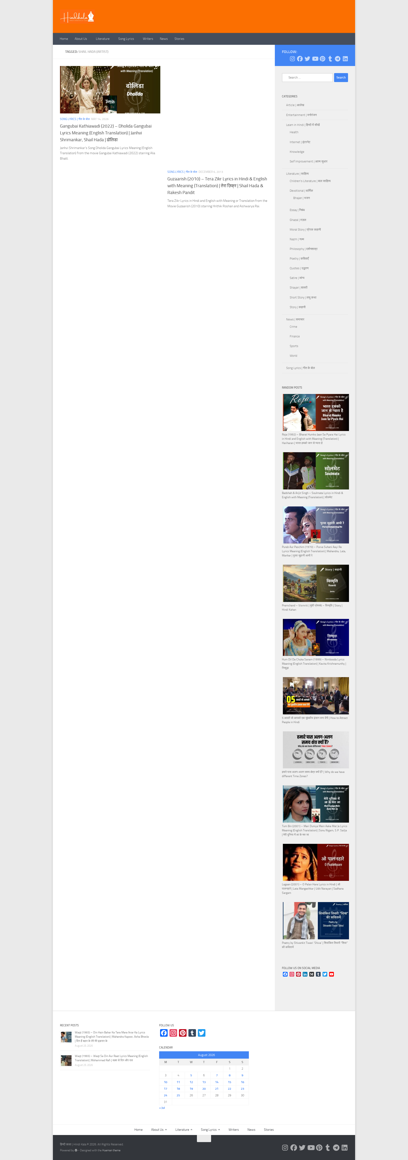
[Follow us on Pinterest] (322, 59)
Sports (294, 346)
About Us (81, 39)
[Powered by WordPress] (76, 1150)
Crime (293, 326)
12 (191, 1082)
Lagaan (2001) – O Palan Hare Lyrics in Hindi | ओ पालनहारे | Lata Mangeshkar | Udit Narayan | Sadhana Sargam (313, 889)
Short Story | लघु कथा (303, 297)
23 (242, 1088)
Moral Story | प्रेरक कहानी (305, 229)
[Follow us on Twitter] (307, 59)
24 (165, 1095)
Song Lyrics (126, 39)
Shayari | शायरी (298, 287)
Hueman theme (111, 1150)
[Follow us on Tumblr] (330, 59)
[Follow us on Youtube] (315, 59)
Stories (179, 39)
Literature (103, 39)
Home (64, 39)
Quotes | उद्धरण (299, 268)
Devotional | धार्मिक (301, 190)
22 (229, 1088)
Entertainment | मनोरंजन (301, 115)
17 (165, 1088)
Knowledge (297, 151)
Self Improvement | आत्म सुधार (308, 161)
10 (165, 1082)
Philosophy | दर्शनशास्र (304, 249)
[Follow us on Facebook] (300, 59)
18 (178, 1088)
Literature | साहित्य (297, 173)
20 (204, 1088)
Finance (295, 336)
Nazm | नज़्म (297, 239)
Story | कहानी (298, 307)
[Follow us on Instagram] (292, 59)
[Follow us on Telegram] (337, 59)
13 (204, 1082)
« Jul (162, 1108)
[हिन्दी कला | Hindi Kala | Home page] (77, 16)
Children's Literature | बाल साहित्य (310, 181)
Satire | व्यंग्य (297, 278)
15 (229, 1082)
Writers (148, 39)
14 (216, 1082)
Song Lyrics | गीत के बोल (75, 119)
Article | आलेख (295, 105)
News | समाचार (295, 319)
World (293, 355)
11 (178, 1082)
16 (242, 1082)
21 (216, 1088)
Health (294, 132)
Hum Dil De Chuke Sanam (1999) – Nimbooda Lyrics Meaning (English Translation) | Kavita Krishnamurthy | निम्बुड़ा (314, 664)
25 (178, 1095)
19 (191, 1088)
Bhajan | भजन (301, 198)
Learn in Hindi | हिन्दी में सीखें (303, 125)
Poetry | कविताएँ (299, 258)
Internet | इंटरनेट (300, 142)
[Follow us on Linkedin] (345, 59)
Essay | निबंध (297, 210)
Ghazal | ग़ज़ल (298, 220)
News (164, 39)
